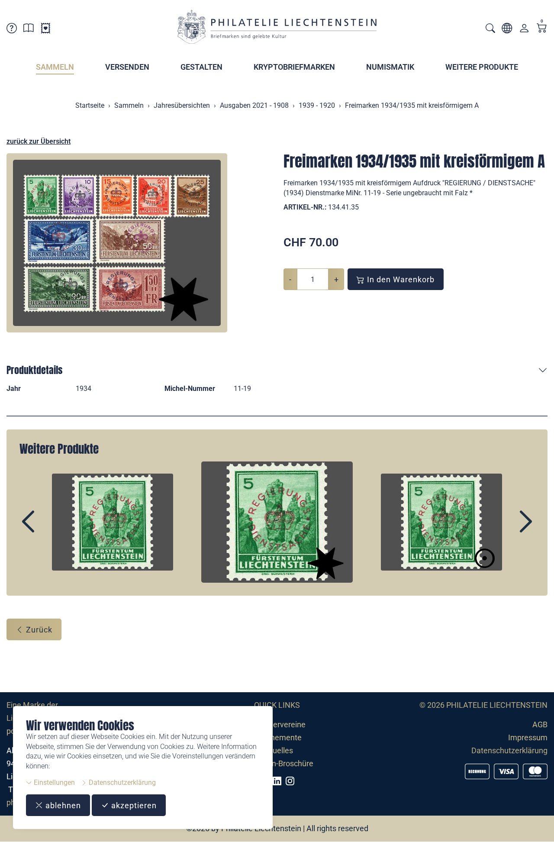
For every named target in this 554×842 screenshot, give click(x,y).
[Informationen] (28, 30)
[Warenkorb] (542, 29)
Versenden (127, 66)
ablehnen (62, 805)
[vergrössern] (116, 243)
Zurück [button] (38, 629)
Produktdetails (34, 370)
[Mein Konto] (524, 30)
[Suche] (490, 29)
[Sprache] (507, 30)
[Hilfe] (11, 30)
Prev (48, 529)
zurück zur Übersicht (38, 141)
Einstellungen (53, 782)
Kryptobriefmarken (294, 66)
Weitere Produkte (481, 66)
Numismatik (390, 66)
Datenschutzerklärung (121, 782)
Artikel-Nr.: (304, 207)
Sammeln (55, 66)
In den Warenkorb (400, 279)
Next (506, 529)
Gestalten (201, 66)
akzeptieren (133, 805)
